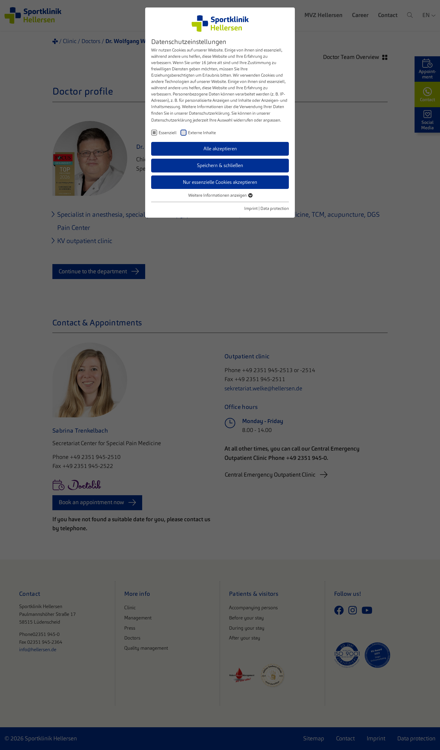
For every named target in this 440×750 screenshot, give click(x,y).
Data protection (274, 208)
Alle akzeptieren (220, 149)
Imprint (251, 208)
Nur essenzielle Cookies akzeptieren (220, 182)
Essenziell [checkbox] (168, 132)
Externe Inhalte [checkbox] (202, 132)
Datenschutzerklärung (209, 113)
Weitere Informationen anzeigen (218, 195)
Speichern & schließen (220, 165)
